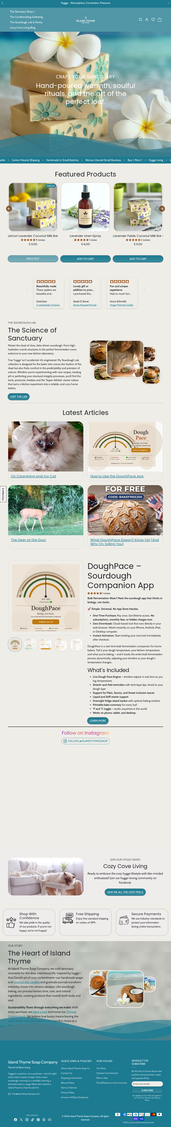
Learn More (98, 720)
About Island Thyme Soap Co (75, 1068)
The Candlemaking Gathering (26, 17)
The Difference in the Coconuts (111, 1082)
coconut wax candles (27, 982)
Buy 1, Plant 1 (100, 160)
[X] (21, 1119)
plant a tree (40, 1012)
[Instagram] (27, 1119)
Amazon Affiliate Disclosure (74, 1097)
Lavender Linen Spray (85, 236)
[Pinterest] (38, 1119)
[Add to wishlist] (53, 227)
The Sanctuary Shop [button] (21, 11)
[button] (140, 19)
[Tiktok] (32, 1119)
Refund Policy (67, 1082)
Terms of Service (69, 1087)
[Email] (49, 1119)
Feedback (3, 494)
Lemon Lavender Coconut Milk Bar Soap (33, 236)
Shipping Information (71, 1077)
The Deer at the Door (28, 540)
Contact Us (66, 1073)
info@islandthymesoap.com (26, 1093)
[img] (48, 281)
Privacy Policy (67, 1092)
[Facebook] (15, 1119)
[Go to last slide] (9, 209)
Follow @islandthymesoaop (88, 741)
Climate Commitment (107, 1073)
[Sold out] (33, 230)
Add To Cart (85, 258)
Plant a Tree (102, 1077)
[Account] (147, 19)
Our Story (101, 1068)
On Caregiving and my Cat (33, 476)
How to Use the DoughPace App (117, 476)
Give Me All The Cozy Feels (125, 892)
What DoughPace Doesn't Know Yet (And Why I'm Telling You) (124, 542)
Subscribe (147, 1090)
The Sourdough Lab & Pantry (26, 22)
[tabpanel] (85, 223)
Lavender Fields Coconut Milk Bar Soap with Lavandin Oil (138, 236)
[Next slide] (162, 209)
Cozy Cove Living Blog (22, 27)
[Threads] (44, 1119)
